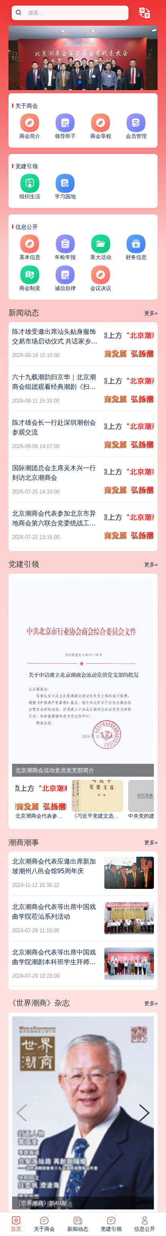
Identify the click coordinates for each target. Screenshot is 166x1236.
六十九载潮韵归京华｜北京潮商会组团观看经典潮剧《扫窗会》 (54, 387)
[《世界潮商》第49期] (83, 1112)
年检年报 (65, 257)
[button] (144, 1113)
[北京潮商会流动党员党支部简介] (83, 676)
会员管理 (136, 136)
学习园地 (65, 196)
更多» (151, 313)
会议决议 (100, 288)
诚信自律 (65, 288)
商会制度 (29, 288)
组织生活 (29, 196)
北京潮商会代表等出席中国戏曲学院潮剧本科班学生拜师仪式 (54, 962)
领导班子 (65, 136)
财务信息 (136, 257)
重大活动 (100, 257)
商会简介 (29, 136)
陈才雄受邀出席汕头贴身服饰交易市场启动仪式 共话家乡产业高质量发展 (55, 341)
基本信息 (29, 257)
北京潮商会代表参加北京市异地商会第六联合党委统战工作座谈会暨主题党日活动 (54, 523)
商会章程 (100, 136)
